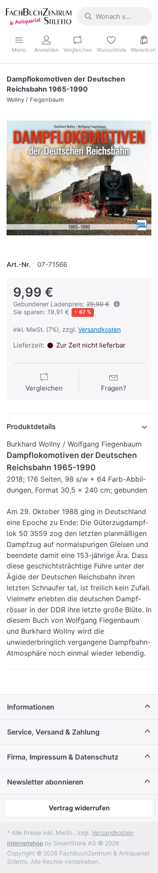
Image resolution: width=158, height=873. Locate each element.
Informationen (30, 707)
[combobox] (114, 16)
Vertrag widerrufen (79, 808)
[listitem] (79, 178)
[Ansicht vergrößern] (79, 178)
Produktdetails (31, 426)
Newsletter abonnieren (45, 781)
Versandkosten (99, 329)
